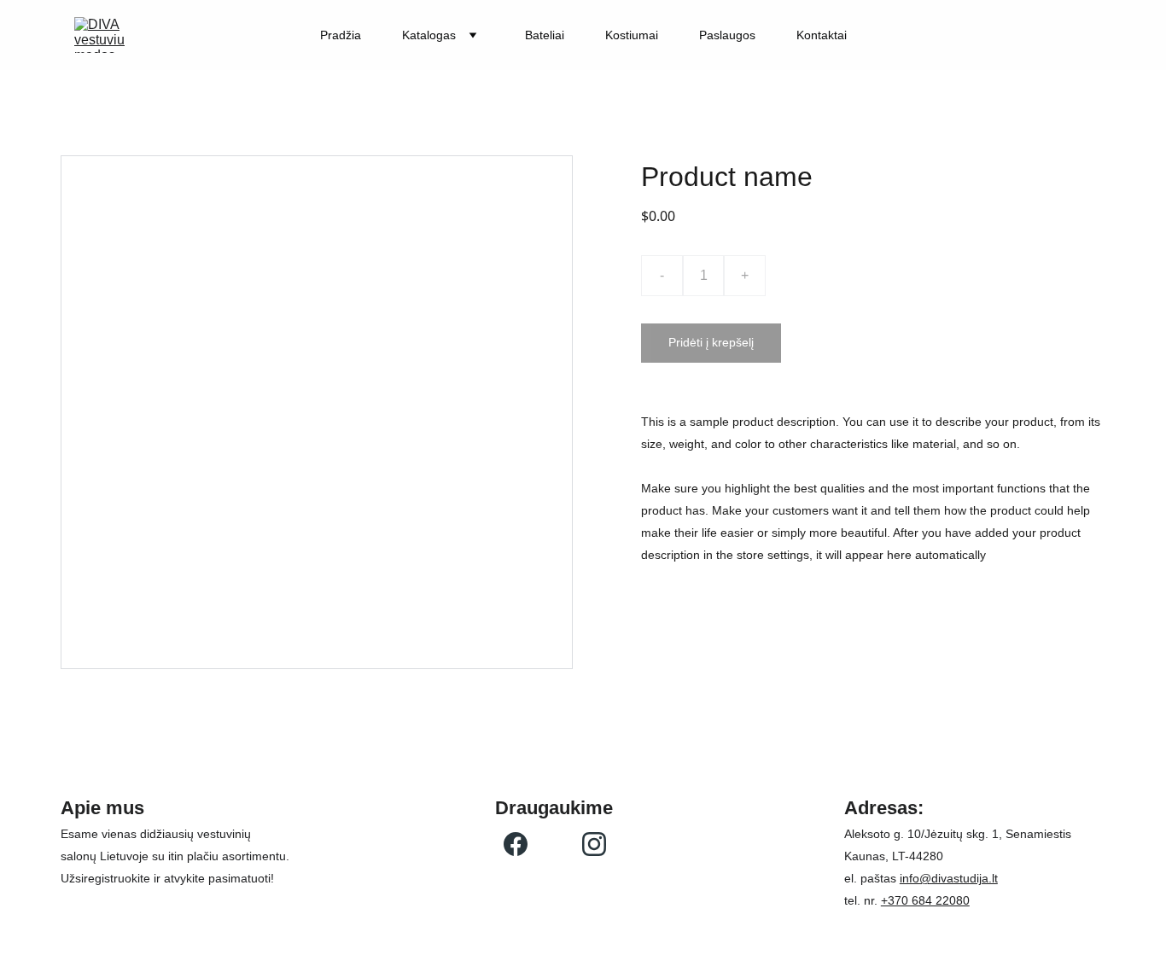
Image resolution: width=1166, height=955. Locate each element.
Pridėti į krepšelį (711, 342)
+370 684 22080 (925, 900)
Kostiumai (631, 35)
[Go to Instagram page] (594, 844)
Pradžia (340, 35)
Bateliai (544, 35)
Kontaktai (821, 35)
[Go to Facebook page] (516, 844)
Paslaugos (727, 35)
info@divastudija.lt (949, 878)
